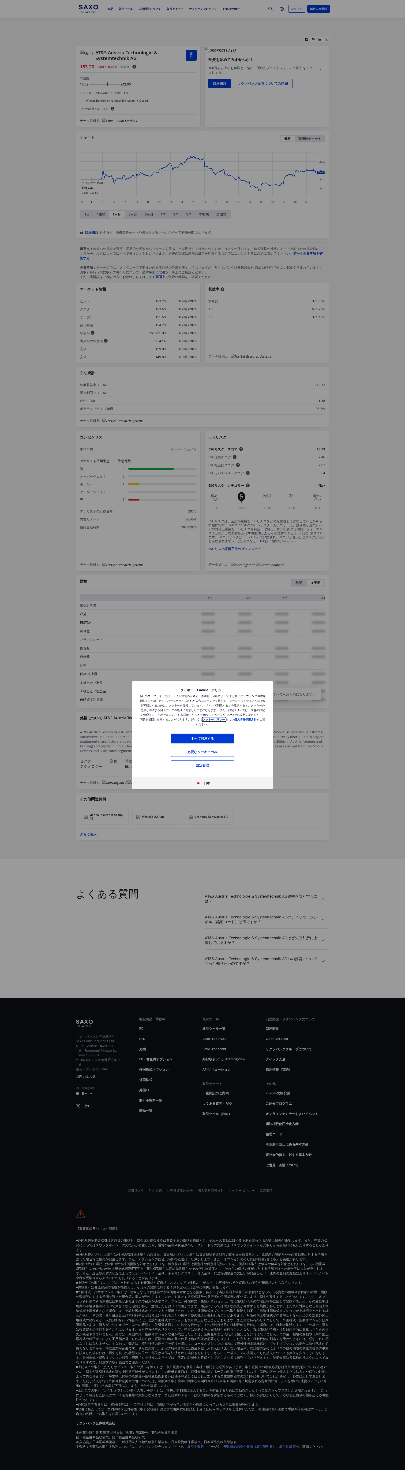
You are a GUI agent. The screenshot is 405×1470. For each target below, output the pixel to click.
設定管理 (202, 765)
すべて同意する (202, 738)
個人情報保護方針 (245, 719)
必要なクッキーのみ (203, 752)
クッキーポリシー (214, 719)
